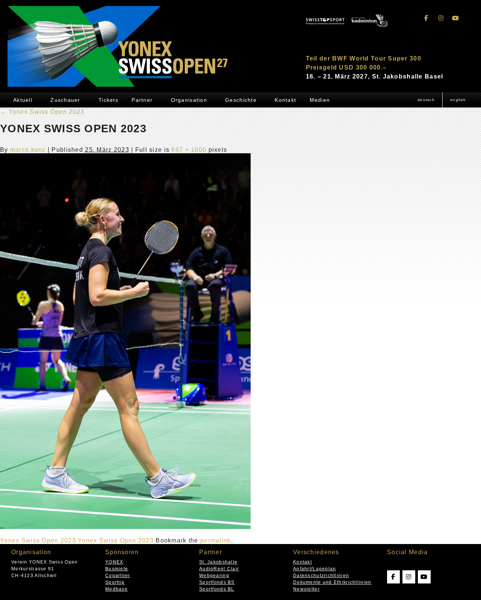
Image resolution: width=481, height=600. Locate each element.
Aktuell (22, 100)
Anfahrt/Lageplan (314, 568)
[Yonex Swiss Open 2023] (125, 527)
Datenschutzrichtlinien (321, 575)
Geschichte (241, 100)
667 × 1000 (188, 150)
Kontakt (285, 100)
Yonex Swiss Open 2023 (42, 112)
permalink (215, 540)
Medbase (116, 589)
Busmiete (116, 568)
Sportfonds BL (216, 589)
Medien (320, 100)
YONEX (114, 562)
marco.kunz (28, 150)
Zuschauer (65, 100)
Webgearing (214, 575)
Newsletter (306, 589)
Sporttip (115, 582)
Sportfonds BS (217, 582)
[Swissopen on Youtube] (455, 18)
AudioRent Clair (219, 568)
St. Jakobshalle (218, 562)
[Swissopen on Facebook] (426, 18)
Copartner (117, 575)
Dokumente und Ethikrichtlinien (332, 582)
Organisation (189, 100)
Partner (142, 100)
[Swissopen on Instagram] (441, 18)
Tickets (108, 100)
